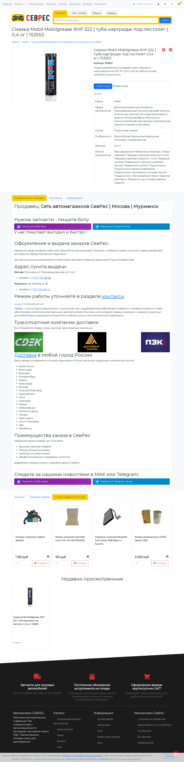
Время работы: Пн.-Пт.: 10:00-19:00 (154, 725)
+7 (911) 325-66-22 (40, 289)
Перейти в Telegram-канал (116, 481)
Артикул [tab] (60, 13)
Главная (7, 4)
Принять (169, 756)
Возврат (87, 4)
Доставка (74, 4)
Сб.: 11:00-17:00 (144, 730)
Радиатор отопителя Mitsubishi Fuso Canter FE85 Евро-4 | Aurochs (111, 540)
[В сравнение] (170, 50)
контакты (113, 296)
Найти (165, 20)
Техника (51, 4)
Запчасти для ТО (65, 729)
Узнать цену (103, 86)
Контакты (100, 4)
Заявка (111, 13)
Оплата (62, 4)
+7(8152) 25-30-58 (144, 4)
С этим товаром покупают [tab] (69, 497)
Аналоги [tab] (19, 497)
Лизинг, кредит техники (108, 736)
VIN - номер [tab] (79, 13)
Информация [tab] (75, 198)
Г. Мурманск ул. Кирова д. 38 (151, 719)
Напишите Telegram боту (115, 226)
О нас (100, 730)
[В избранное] (163, 50)
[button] (179, 4)
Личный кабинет (105, 719)
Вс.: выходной (144, 736)
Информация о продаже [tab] (29, 198)
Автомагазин (36, 4)
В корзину (41, 563)
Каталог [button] (19, 4)
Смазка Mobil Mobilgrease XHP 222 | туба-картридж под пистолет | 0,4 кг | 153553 (29, 620)
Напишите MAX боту (34, 226)
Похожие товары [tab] (39, 497)
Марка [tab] (97, 13)
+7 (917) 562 (40, 278)
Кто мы (17, 304)
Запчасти (61, 741)
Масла (60, 735)
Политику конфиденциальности (82, 755)
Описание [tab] (55, 198)
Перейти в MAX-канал (35, 481)
